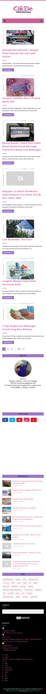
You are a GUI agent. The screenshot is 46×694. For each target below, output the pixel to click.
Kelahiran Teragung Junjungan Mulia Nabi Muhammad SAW (28, 482)
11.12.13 (6, 583)
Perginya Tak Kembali (10, 648)
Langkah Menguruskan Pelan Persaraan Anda (19, 282)
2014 (13, 583)
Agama (30, 586)
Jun (6, 661)
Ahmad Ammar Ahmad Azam (12, 590)
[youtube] (34, 420)
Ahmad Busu (29, 590)
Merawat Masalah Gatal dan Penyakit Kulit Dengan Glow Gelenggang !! (28, 518)
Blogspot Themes (33, 691)
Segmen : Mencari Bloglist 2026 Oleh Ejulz (27, 490)
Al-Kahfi (29, 593)
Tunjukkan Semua (9, 650)
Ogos (7, 657)
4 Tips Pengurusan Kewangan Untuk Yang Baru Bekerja (19, 327)
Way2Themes (13, 691)
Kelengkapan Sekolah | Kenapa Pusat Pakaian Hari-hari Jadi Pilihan (20, 53)
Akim (17, 593)
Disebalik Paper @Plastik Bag (23, 499)
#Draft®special (8, 579)
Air (4, 593)
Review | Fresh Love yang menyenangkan (27, 526)
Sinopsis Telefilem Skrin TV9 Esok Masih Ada (21, 100)
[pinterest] (19, 420)
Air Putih (10, 593)
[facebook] (5, 420)
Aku (23, 593)
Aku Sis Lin (6, 637)
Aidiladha (38, 590)
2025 (7, 665)
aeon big (23, 586)
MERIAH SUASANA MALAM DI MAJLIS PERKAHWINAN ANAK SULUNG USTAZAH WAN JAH (22, 640)
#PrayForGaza (33, 579)
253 (19, 349)
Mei (6, 676)
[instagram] (27, 420)
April (6, 678)
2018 (24, 583)
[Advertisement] (23, 448)
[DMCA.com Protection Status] (23, 619)
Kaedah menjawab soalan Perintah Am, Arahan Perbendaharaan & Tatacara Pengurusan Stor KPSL (26, 564)
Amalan (25, 597)
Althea (18, 597)
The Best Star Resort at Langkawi (24, 508)
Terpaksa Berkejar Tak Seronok (24, 544)
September (9, 670)
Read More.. (8, 70)
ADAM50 (14, 586)
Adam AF (6, 586)
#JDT (24, 579)
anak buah (33, 597)
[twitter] (12, 420)
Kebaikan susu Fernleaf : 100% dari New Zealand (27, 536)
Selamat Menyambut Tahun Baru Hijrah (27, 553)
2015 (19, 583)
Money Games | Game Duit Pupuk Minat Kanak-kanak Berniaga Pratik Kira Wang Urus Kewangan (21, 146)
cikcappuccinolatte (9, 631)
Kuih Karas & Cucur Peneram (12, 633)
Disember (8, 668)
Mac (6, 663)
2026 (7, 655)
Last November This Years (17, 239)
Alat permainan (8, 597)
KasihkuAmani (7, 646)
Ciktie (4, 60)
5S (30, 583)
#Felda (18, 579)
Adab (35, 583)
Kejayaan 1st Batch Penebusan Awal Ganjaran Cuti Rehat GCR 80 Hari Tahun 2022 (21, 194)
